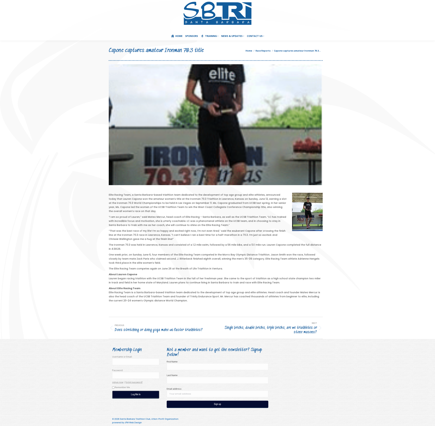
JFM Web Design (133, 422)
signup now (117, 382)
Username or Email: (122, 356)
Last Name (172, 375)
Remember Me (122, 387)
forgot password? (134, 382)
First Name (172, 361)
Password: (117, 370)
